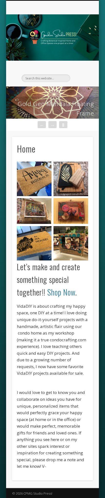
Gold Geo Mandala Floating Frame (56, 108)
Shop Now (61, 292)
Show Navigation (81, 44)
